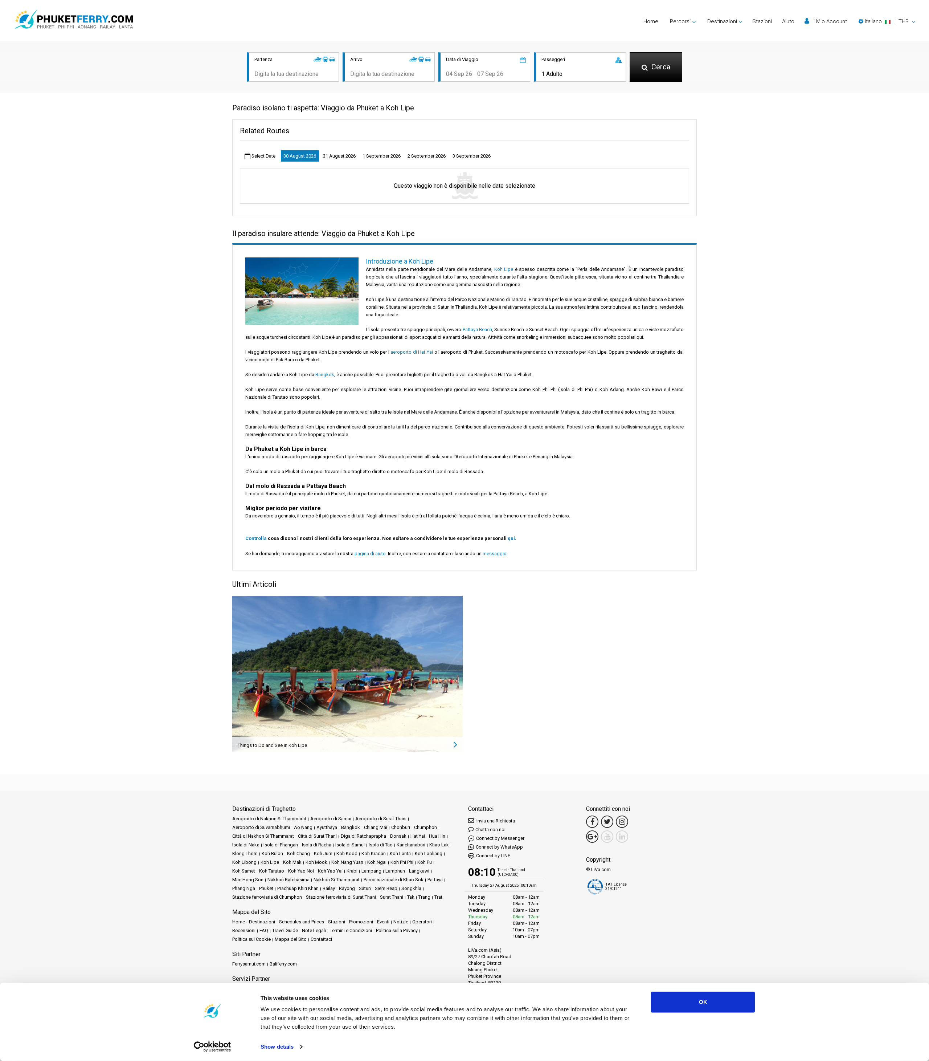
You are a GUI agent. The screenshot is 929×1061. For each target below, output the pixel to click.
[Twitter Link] (607, 822)
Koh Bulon (272, 853)
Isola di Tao (381, 844)
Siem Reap (386, 888)
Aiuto (788, 21)
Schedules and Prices (301, 921)
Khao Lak (439, 844)
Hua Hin (437, 836)
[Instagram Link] (622, 822)
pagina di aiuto (370, 553)
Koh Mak (292, 862)
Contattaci (321, 939)
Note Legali (314, 930)
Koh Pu (424, 862)
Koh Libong (244, 862)
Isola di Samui (350, 844)
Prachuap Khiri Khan (298, 888)
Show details (277, 1047)
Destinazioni (262, 921)
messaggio (495, 553)
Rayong (347, 888)
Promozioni (361, 921)
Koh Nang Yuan (347, 862)
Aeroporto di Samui (330, 818)
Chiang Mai (375, 827)
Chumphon (425, 827)
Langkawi (419, 871)
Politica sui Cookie (251, 939)
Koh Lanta (400, 853)
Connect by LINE (493, 855)
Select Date (262, 156)
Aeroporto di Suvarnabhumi (261, 827)
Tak (410, 897)
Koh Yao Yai (330, 871)
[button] (887, 21)
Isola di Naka (245, 844)
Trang (424, 897)
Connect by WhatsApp (499, 847)
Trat (438, 897)
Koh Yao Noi (301, 871)
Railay (329, 888)
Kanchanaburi (411, 844)
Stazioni (762, 21)
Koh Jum (323, 853)
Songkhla (411, 888)
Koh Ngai (376, 862)
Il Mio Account (829, 21)
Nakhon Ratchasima (288, 879)
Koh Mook (316, 862)
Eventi (383, 921)
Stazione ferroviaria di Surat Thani (341, 897)
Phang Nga (243, 888)
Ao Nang (303, 827)
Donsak (398, 836)
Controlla (256, 538)
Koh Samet (243, 871)
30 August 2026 (299, 156)
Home (650, 21)
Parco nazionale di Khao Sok (393, 879)
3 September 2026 (472, 156)
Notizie (400, 921)
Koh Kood (346, 853)
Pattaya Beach (477, 329)
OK (703, 1002)
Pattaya (435, 879)
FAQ (263, 930)
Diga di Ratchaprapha (363, 836)
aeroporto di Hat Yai (411, 352)
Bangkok (324, 374)
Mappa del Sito (291, 939)
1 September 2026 (382, 156)
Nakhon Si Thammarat (337, 879)
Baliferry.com (283, 964)
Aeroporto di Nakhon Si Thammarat (269, 818)
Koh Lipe (503, 269)
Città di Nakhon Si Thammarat (263, 836)
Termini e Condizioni (351, 930)
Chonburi (400, 827)
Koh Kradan (373, 853)
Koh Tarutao (271, 871)
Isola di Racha (316, 844)
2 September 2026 (427, 156)
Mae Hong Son (247, 879)
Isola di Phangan (280, 844)
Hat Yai (417, 836)
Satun (365, 888)
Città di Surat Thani (317, 836)
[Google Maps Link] (592, 836)
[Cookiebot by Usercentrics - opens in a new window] (212, 1046)
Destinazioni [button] (722, 21)
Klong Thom (245, 853)
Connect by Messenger (500, 838)
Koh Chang (298, 853)
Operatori (422, 921)
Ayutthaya (326, 827)
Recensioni (243, 930)
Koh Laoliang (428, 853)
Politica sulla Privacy (397, 930)
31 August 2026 (339, 156)
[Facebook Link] (592, 822)
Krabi (352, 871)
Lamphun (395, 871)
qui (511, 538)
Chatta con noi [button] (490, 829)
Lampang (371, 871)
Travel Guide (285, 930)
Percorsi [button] (680, 21)
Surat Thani (391, 897)
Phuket (266, 888)
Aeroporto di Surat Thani (380, 818)
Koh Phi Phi (401, 862)
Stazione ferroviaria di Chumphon (267, 897)
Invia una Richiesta (495, 821)
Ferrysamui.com (249, 964)
